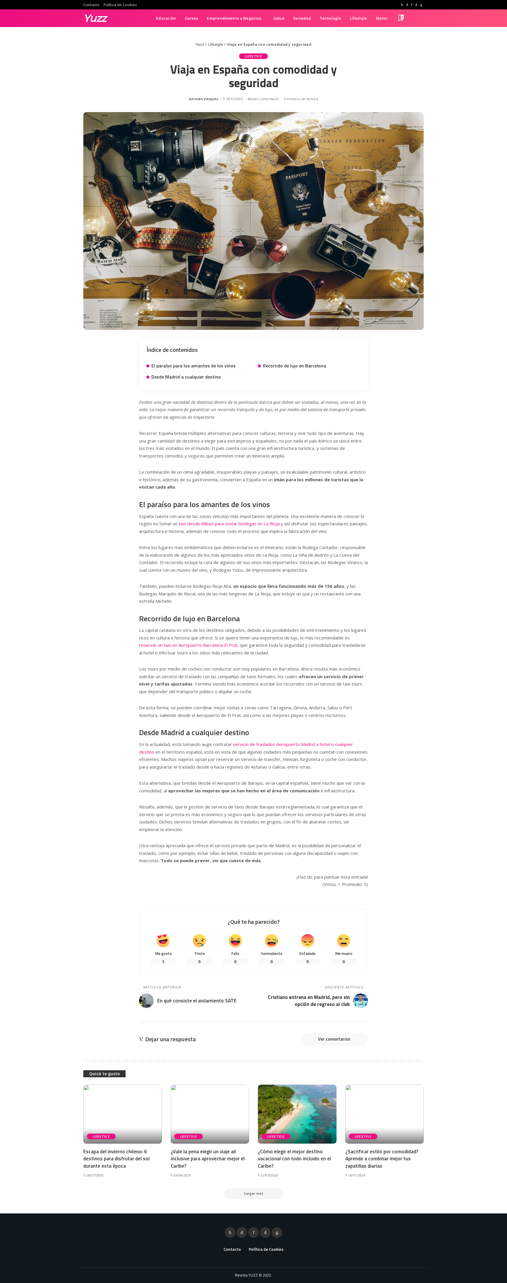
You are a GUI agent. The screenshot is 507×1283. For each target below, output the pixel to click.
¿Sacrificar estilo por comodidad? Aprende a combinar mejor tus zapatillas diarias (381, 1159)
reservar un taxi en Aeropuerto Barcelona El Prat (188, 645)
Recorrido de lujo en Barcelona (294, 365)
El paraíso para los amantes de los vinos (193, 365)
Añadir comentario (263, 98)
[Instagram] (416, 4)
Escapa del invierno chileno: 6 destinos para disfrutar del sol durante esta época (116, 1159)
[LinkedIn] (421, 4)
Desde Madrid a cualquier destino (186, 376)
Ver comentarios (334, 1039)
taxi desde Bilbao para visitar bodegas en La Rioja (229, 523)
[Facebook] (402, 4)
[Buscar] (420, 18)
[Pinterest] (412, 4)
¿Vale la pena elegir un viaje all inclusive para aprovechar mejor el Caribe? (208, 1159)
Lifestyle (253, 56)
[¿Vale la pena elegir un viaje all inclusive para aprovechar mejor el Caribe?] (210, 1114)
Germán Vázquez (203, 98)
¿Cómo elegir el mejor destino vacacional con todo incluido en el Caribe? (294, 1159)
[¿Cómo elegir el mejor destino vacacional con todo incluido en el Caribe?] (297, 1114)
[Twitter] (407, 4)
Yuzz (95, 18)
